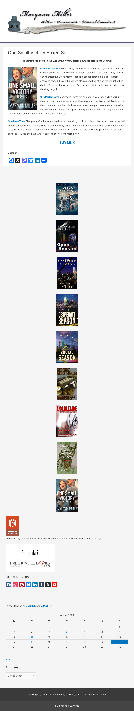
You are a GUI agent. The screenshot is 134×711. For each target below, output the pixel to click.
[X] (18, 160)
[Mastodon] (24, 160)
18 (32, 642)
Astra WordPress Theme (93, 694)
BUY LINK (67, 142)
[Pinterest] (22, 584)
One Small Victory (50, 68)
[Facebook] (11, 160)
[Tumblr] (41, 584)
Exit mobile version (67, 706)
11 (32, 637)
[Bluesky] (31, 160)
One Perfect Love (49, 97)
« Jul (8, 659)
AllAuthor (46, 606)
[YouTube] (54, 584)
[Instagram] (15, 584)
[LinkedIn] (37, 160)
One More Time (16, 121)
